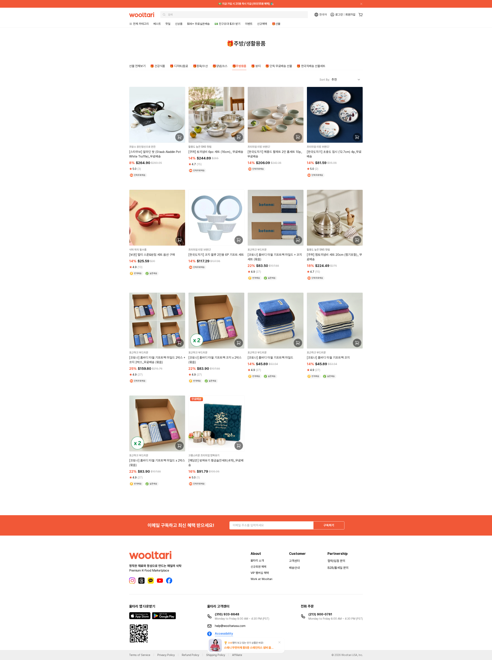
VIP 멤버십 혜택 (260, 573)
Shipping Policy (215, 655)
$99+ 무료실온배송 (198, 24)
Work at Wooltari (261, 579)
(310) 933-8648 (227, 614)
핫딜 (167, 24)
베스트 (157, 24)
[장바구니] (360, 14)
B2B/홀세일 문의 (338, 568)
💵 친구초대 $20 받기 (227, 24)
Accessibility (224, 633)
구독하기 (328, 525)
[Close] (360, 3)
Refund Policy (190, 655)
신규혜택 (262, 24)
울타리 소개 (257, 560)
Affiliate (237, 655)
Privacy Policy (166, 655)
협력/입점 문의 (336, 561)
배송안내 (294, 568)
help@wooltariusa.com (230, 626)
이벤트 (249, 24)
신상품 (179, 24)
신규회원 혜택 (258, 566)
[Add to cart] (179, 137)
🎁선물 (276, 24)
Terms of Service (139, 655)
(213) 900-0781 (320, 614)
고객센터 (294, 561)
